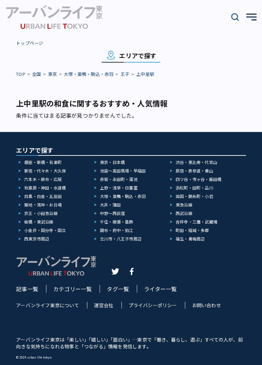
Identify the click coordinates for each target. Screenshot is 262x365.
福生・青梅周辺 (190, 239)
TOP (20, 74)
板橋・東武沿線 (38, 222)
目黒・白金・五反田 (43, 196)
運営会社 (104, 305)
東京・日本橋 (112, 162)
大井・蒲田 (110, 205)
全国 (36, 74)
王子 (124, 74)
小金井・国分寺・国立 (45, 230)
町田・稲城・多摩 (192, 230)
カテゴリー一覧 (72, 289)
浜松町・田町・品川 (194, 187)
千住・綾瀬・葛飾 (116, 222)
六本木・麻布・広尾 (43, 179)
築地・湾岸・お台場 (43, 205)
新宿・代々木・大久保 (45, 170)
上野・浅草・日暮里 (118, 187)
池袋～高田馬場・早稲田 (123, 170)
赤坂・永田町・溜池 (118, 179)
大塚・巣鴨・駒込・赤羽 (88, 74)
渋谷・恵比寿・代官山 (196, 162)
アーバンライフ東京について (47, 305)
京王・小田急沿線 (41, 213)
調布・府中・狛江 (116, 230)
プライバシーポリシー (153, 305)
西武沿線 (184, 213)
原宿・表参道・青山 (194, 170)
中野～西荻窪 (112, 213)
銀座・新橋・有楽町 (43, 162)
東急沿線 (184, 205)
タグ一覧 (118, 289)
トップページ (29, 43)
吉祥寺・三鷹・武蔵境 (196, 222)
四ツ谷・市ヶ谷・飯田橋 (198, 179)
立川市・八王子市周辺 (121, 239)
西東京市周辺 (36, 239)
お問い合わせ (206, 305)
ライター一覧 (160, 289)
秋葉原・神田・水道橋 (45, 187)
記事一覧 (27, 289)
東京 (52, 74)
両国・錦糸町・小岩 (194, 196)
